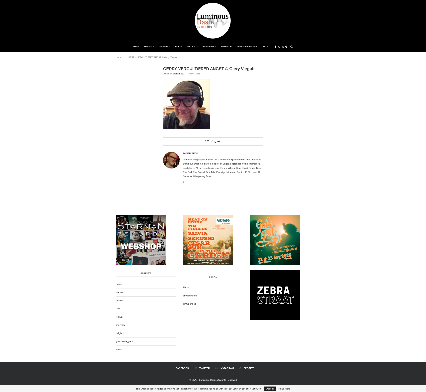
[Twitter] (279, 47)
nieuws (148, 47)
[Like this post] (208, 141)
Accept (270, 388)
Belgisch (226, 47)
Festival (191, 47)
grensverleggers (124, 341)
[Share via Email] (218, 141)
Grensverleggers (247, 47)
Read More (284, 389)
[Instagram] (283, 47)
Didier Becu (178, 73)
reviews (120, 300)
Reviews (163, 47)
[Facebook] (275, 47)
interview (120, 325)
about (119, 349)
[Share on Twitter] (215, 141)
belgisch (120, 333)
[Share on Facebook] (212, 141)
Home (136, 47)
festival (119, 316)
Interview (208, 47)
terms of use (189, 303)
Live (177, 47)
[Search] (291, 47)
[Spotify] (286, 47)
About (266, 47)
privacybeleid (190, 295)
